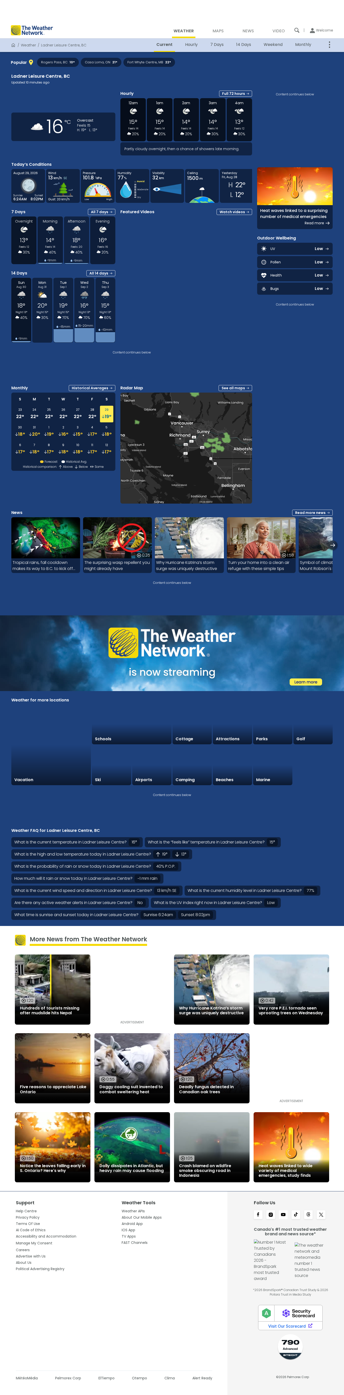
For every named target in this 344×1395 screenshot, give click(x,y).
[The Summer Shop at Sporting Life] (313, 765)
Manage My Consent (34, 1243)
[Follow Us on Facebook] (258, 1215)
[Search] (296, 30)
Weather (28, 45)
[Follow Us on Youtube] (283, 1215)
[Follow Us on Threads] (308, 1215)
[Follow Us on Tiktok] (296, 1215)
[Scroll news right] (332, 545)
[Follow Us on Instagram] (270, 1215)
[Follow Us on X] (321, 1215)
